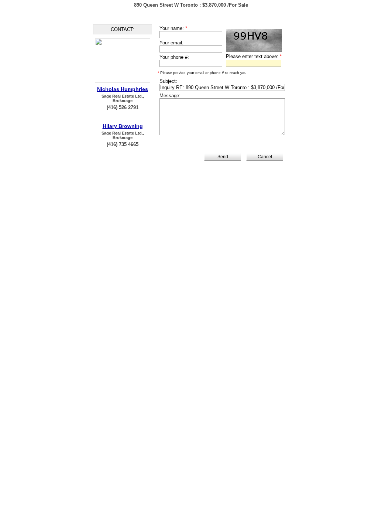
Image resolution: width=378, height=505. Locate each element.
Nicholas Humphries (122, 89)
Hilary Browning (123, 126)
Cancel (265, 156)
